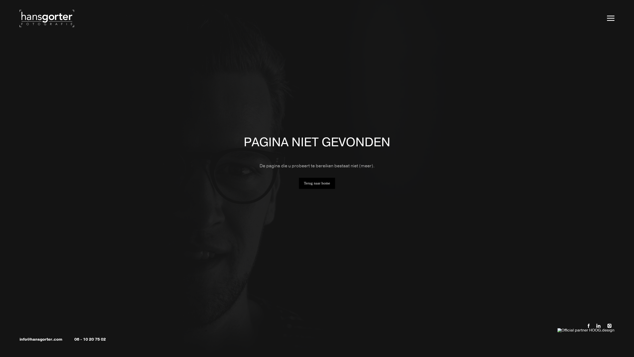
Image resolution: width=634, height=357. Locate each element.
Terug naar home (317, 183)
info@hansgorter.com (41, 339)
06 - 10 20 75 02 (90, 339)
